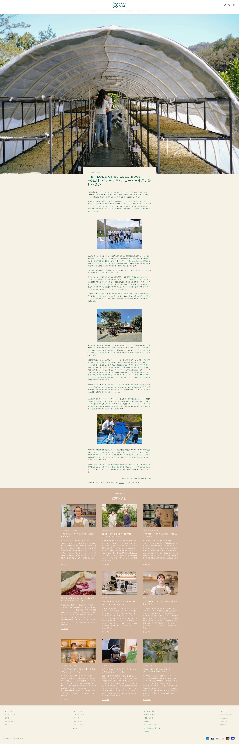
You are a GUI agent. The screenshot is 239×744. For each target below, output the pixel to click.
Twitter (223, 725)
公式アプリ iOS (225, 711)
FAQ (138, 11)
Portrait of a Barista (69, 530)
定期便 (6, 718)
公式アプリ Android (227, 714)
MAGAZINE (129, 11)
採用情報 (147, 721)
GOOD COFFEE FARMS (117, 204)
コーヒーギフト (9, 714)
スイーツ (76, 718)
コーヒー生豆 (77, 721)
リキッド (7, 725)
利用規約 (147, 731)
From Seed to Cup (94, 172)
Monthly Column (108, 530)
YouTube (223, 721)
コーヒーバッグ (9, 721)
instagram (224, 718)
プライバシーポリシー (151, 725)
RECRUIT (146, 11)
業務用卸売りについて (151, 714)
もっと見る (64, 564)
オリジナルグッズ (79, 714)
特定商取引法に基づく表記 (153, 728)
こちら (121, 482)
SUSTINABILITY (117, 11)
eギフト (76, 728)
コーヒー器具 (77, 711)
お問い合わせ (148, 718)
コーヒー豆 (8, 711)
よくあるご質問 (149, 711)
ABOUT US (93, 11)
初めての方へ (78, 725)
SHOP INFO (104, 11)
